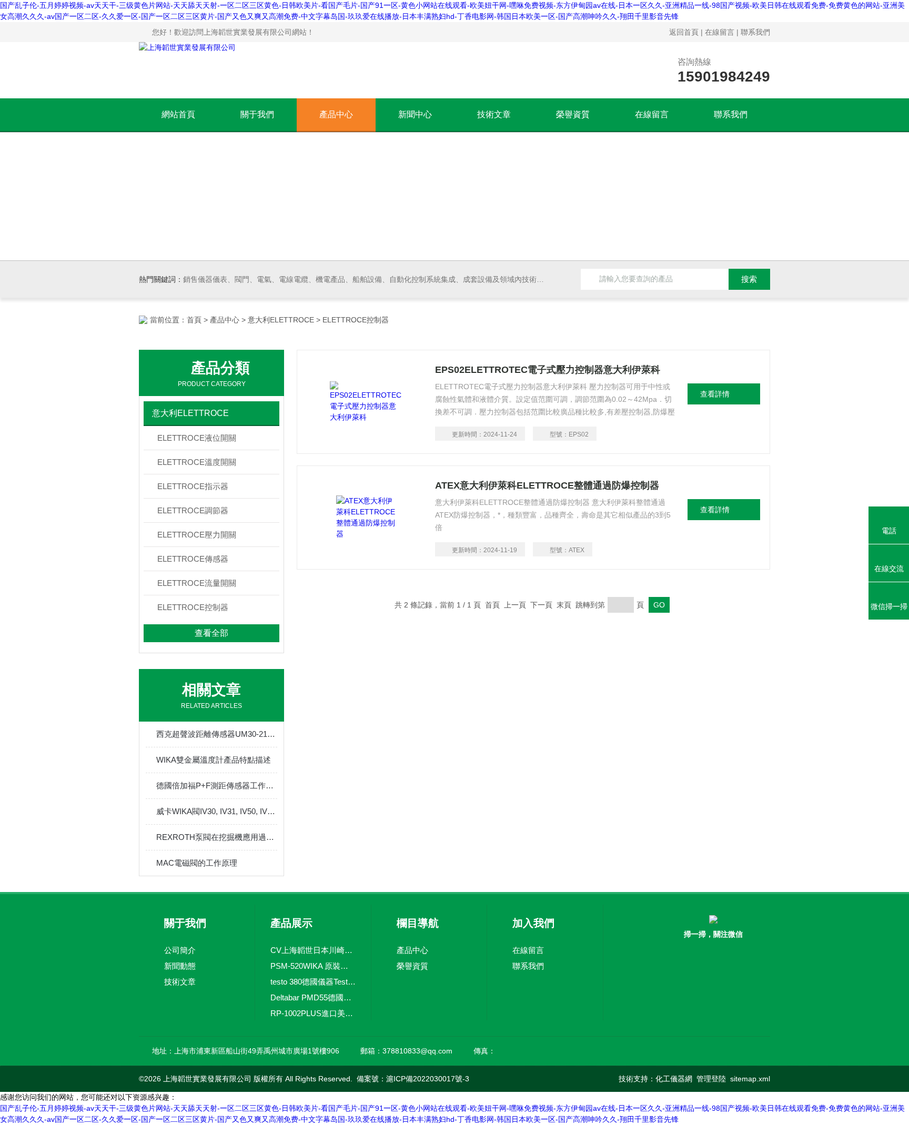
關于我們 (257, 114)
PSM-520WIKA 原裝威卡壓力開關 (313, 965)
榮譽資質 (573, 114)
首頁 (194, 320)
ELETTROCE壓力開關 (196, 534)
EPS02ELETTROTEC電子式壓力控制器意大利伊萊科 (547, 369)
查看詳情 (715, 394)
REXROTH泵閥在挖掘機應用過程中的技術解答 (216, 837)
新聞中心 (415, 114)
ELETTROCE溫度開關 (196, 462)
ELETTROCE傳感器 (192, 558)
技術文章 (494, 114)
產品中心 (336, 114)
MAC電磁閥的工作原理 (196, 862)
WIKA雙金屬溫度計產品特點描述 (213, 759)
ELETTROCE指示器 (192, 486)
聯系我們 (755, 32)
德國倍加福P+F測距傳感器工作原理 (216, 785)
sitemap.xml (750, 1079)
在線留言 (719, 32)
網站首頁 (178, 114)
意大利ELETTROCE (281, 320)
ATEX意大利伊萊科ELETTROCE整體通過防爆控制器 (547, 485)
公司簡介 (180, 950)
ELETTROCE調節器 (192, 510)
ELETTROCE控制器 (192, 607)
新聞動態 (180, 965)
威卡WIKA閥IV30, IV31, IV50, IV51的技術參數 (216, 811)
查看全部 (211, 633)
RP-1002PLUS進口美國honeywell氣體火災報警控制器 (313, 1013)
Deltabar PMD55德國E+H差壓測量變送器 (313, 997)
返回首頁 (684, 32)
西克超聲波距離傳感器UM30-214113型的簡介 (216, 733)
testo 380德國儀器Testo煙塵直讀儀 (313, 981)
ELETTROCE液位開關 (196, 437)
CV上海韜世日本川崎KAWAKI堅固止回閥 (313, 950)
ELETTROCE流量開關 (196, 583)
